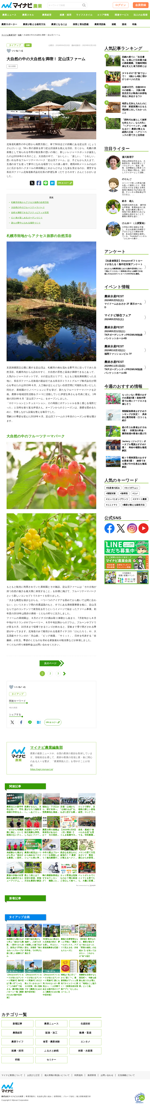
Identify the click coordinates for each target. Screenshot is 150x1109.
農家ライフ (17, 1041)
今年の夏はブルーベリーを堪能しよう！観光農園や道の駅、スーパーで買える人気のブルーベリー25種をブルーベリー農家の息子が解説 (51, 855)
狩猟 (17, 1059)
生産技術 (85, 1023)
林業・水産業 (85, 1050)
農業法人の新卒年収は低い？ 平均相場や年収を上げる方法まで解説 (15, 809)
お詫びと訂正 (33, 1075)
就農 (20, 35)
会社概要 (19, 1096)
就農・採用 (17, 1050)
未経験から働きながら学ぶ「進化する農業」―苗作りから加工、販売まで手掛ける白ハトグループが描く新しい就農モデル (15, 855)
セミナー (51, 1059)
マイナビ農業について (11, 1075)
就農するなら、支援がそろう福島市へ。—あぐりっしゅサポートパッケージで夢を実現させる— (32, 809)
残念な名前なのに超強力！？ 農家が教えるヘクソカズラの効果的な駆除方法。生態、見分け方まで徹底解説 (68, 855)
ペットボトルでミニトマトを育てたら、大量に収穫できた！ (86, 878)
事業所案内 (30, 1096)
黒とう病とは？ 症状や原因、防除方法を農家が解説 (32, 878)
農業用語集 (100, 24)
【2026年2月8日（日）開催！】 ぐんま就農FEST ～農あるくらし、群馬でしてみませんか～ (68, 832)
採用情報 (57, 1096)
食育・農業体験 (51, 1041)
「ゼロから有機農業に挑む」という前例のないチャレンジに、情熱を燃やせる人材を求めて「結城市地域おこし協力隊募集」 (15, 832)
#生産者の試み (113, 488)
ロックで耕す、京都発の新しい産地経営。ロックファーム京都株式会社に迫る (86, 809)
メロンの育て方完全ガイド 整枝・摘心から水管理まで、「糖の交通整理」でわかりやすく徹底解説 (86, 855)
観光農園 (12, 66)
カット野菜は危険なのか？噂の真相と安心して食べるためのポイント (68, 878)
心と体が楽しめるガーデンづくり (27, 217)
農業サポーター (9, 24)
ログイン (120, 5)
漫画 (124, 24)
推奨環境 (92, 1075)
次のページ (50, 663)
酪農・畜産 (85, 1032)
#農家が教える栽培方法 (133, 505)
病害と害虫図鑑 (81, 24)
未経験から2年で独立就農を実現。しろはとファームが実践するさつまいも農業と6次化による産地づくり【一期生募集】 (32, 832)
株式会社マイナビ (8, 1096)
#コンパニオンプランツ (117, 499)
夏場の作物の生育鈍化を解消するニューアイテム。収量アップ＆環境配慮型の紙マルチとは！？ (15, 878)
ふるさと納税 (51, 1050)
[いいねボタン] (9, 51)
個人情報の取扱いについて (57, 1075)
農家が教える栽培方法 (34, 24)
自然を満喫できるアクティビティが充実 (30, 212)
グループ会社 (68, 1096)
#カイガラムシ (131, 488)
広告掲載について (126, 1075)
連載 (114, 24)
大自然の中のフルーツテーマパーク (28, 207)
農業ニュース (51, 1023)
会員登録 (140, 5)
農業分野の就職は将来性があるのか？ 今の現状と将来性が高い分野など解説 (50, 832)
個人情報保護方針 (83, 1096)
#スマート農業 (140, 499)
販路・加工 (51, 1032)
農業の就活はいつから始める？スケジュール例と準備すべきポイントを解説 (32, 855)
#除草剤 (124, 493)
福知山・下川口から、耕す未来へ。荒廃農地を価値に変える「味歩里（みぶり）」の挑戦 (50, 809)
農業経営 (17, 1032)
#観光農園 (13, 708)
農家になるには (59, 24)
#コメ (135, 493)
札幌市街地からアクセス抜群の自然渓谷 (30, 202)
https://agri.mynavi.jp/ (41, 769)
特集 (134, 24)
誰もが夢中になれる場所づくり (25, 223)
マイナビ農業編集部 (46, 747)
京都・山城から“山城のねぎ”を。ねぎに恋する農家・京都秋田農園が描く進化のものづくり (68, 809)
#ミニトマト (112, 505)
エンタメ (85, 1041)
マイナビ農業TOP (8, 35)
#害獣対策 (111, 493)
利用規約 (78, 1075)
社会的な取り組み (44, 1096)
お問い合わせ (107, 1075)
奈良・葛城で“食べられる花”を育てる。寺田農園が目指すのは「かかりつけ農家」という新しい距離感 (86, 832)
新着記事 (17, 1023)
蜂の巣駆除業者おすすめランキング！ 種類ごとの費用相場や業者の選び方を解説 (50, 878)
